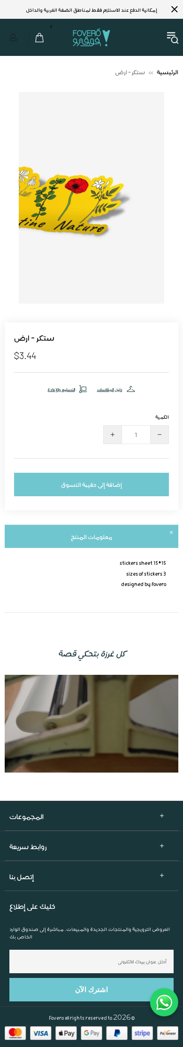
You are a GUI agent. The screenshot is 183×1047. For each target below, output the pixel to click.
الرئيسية (167, 72)
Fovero (91, 37)
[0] (37, 37)
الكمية (162, 417)
